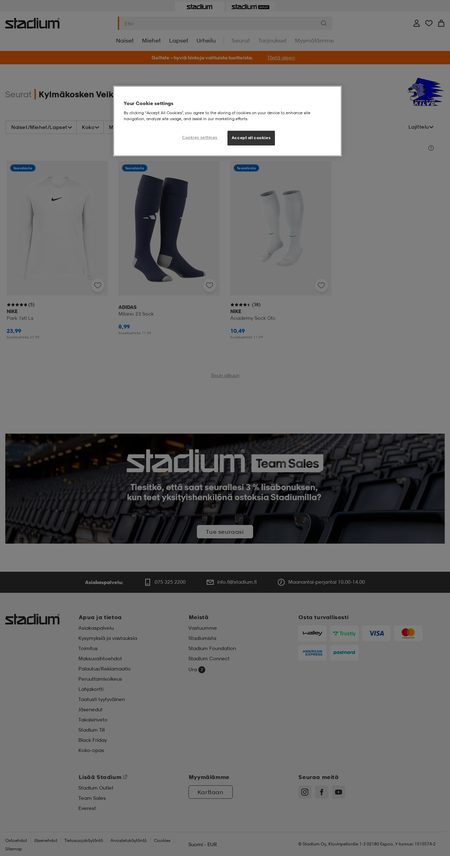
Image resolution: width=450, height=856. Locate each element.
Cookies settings (199, 137)
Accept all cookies (251, 137)
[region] (227, 121)
